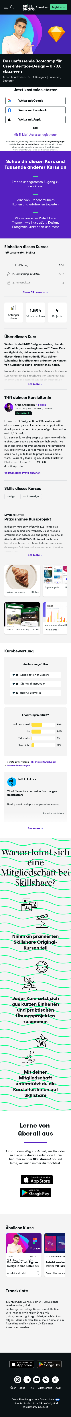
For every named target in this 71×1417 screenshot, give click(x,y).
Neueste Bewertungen (18, 765)
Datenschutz (45, 1387)
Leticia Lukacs (27, 779)
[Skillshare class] (24, 1243)
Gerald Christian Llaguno (19, 629)
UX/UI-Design (31, 496)
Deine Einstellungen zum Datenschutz (32, 1399)
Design (11, 496)
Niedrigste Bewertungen (43, 762)
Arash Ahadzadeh (30, 404)
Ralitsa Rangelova (15, 592)
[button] (6, 7)
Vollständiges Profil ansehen (22, 472)
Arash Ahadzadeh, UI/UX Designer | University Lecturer (32, 78)
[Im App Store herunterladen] (35, 1180)
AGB (58, 1387)
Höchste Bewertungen (17, 762)
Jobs (22, 1387)
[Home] (29, 7)
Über (13, 1387)
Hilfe (31, 1387)
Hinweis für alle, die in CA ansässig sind (35, 1403)
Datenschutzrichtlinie (27, 144)
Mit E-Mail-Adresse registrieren (35, 134)
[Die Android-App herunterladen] (49, 1364)
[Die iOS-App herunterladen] (21, 1364)
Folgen (42, 404)
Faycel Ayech (51, 587)
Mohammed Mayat (54, 625)
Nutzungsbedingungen (54, 141)
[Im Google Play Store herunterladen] (35, 1193)
